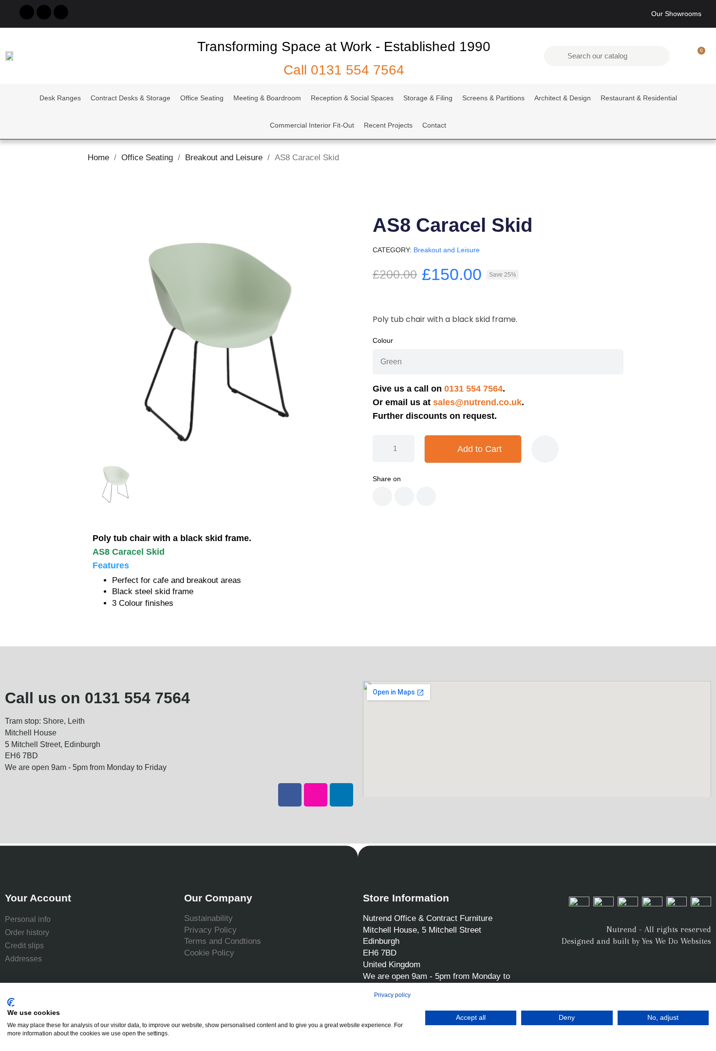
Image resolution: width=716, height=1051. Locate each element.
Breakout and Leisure (447, 250)
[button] (697, 56)
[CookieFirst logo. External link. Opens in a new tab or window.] (11, 1002)
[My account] (681, 56)
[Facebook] (289, 795)
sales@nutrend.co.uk (477, 402)
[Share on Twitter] (404, 496)
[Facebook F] (26, 12)
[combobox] (608, 56)
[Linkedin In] (61, 12)
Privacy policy (392, 995)
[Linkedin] (341, 795)
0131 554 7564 (357, 69)
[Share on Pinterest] (426, 496)
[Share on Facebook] (382, 496)
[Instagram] (44, 12)
